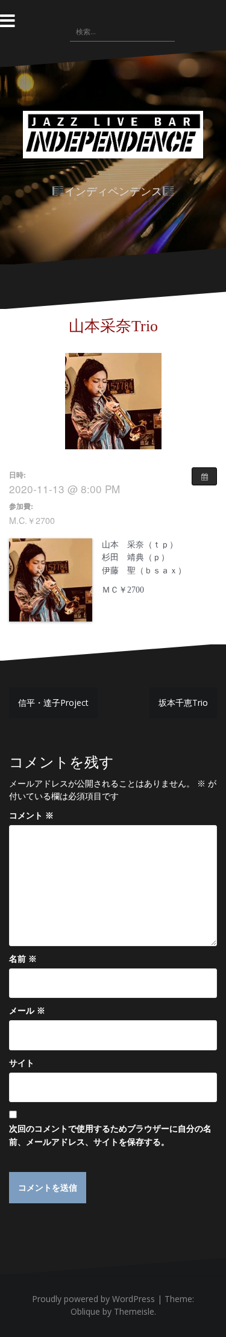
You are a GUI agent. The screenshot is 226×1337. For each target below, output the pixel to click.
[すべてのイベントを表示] (204, 476)
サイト (21, 1062)
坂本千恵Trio (183, 702)
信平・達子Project (53, 702)
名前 (23, 958)
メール (27, 1010)
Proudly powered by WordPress (93, 1298)
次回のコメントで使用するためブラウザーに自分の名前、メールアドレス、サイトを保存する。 (110, 1135)
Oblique (85, 1311)
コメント (31, 815)
